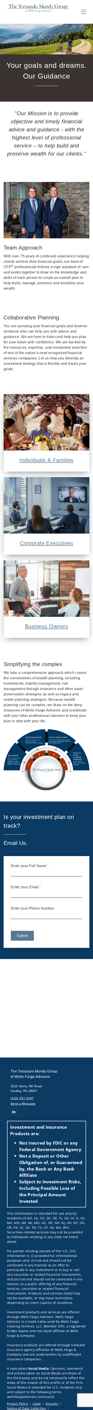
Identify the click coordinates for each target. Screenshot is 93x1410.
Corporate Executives (46, 543)
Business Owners (46, 626)
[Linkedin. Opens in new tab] (13, 1111)
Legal (37, 1403)
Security (51, 1403)
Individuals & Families (46, 460)
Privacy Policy (17, 1403)
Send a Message (22, 1103)
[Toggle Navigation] (83, 12)
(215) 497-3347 (22, 1098)
